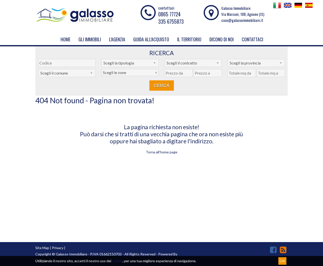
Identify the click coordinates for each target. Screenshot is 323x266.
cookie (117, 261)
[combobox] (130, 63)
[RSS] (283, 250)
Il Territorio (189, 39)
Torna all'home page (161, 152)
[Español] (309, 8)
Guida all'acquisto (151, 39)
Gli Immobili (89, 39)
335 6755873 (171, 21)
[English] (288, 8)
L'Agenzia (117, 39)
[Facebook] (273, 250)
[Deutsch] (298, 8)
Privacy (57, 248)
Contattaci (252, 39)
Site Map (42, 248)
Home (65, 39)
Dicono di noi (221, 39)
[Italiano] (277, 8)
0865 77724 (169, 14)
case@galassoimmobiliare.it (242, 20)
